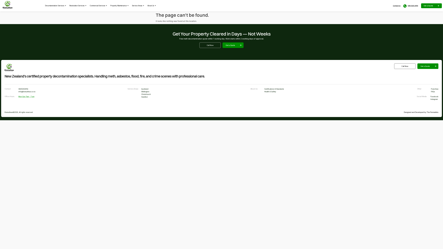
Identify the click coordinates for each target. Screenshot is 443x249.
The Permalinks (432, 112)
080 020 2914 (413, 5)
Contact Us (397, 5)
